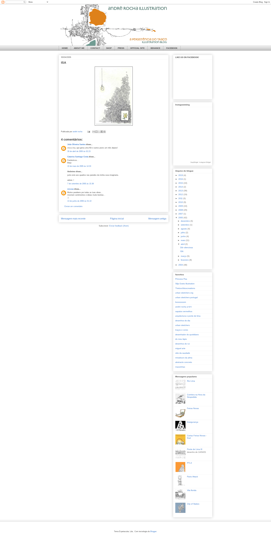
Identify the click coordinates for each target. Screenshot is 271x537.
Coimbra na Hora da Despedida (196, 396)
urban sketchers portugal (186, 297)
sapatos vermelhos (183, 311)
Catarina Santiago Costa (77, 157)
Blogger (153, 531)
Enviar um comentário (73, 206)
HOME (65, 48)
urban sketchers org (184, 293)
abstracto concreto (183, 362)
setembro (185, 225)
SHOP (109, 48)
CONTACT (95, 48)
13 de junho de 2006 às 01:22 (79, 201)
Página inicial (117, 218)
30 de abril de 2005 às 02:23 (78, 151)
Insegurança (192, 422)
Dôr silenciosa (186, 247)
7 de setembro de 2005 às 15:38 (80, 184)
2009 (180, 206)
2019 (180, 175)
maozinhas (180, 367)
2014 (180, 187)
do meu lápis (181, 339)
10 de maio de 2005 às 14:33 (79, 166)
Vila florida (191, 490)
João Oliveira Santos (76, 144)
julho (183, 232)
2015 (180, 183)
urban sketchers (182, 325)
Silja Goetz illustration (184, 283)
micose (70, 189)
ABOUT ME (79, 48)
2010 (180, 202)
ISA (181, 251)
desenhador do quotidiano (187, 334)
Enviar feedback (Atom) (119, 226)
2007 (180, 214)
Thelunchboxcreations (185, 288)
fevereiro (185, 260)
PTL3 (189, 463)
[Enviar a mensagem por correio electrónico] (89, 132)
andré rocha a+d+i (183, 307)
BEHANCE (155, 48)
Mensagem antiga (157, 218)
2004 (180, 265)
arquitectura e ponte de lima (187, 316)
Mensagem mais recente (73, 218)
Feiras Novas (193, 408)
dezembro (185, 221)
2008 (180, 210)
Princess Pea (181, 279)
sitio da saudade (182, 353)
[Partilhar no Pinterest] (104, 131)
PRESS (121, 48)
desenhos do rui (182, 344)
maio (183, 240)
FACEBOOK (171, 48)
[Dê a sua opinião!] (96, 131)
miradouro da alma (183, 358)
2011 (180, 198)
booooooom (180, 302)
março (184, 256)
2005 (180, 217)
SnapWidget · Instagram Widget (201, 162)
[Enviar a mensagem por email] (93, 131)
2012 (180, 194)
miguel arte (180, 348)
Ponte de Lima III (194, 449)
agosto (184, 229)
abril (183, 244)
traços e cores (181, 330)
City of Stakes (193, 504)
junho (183, 236)
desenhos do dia (182, 320)
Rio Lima (191, 381)
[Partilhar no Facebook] (101, 131)
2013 (180, 190)
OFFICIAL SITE (137, 48)
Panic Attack (192, 476)
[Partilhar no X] (99, 131)
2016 (180, 179)
